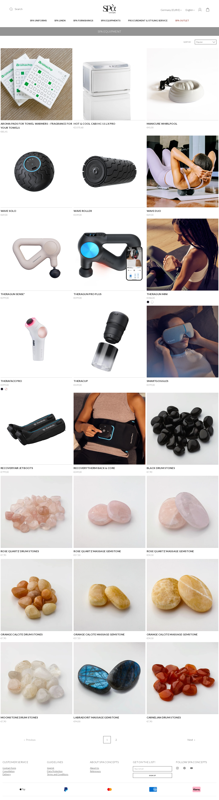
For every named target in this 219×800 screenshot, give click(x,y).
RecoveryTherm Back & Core (94, 467)
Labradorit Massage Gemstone (96, 717)
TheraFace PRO (11, 380)
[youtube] (191, 768)
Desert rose (152, 302)
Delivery (7, 774)
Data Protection (55, 771)
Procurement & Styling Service (148, 20)
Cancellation (9, 771)
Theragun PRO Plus (87, 294)
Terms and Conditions (57, 774)
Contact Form (9, 768)
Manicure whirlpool (162, 123)
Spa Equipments (110, 20)
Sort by (187, 42)
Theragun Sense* (13, 294)
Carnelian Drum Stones (164, 717)
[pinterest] (184, 768)
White (6, 389)
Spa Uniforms (38, 20)
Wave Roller (83, 210)
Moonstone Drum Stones (19, 717)
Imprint (50, 768)
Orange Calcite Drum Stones (22, 634)
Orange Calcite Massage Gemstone (99, 634)
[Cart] (206, 10)
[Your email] (152, 768)
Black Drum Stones (161, 467)
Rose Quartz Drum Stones (20, 551)
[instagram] (177, 768)
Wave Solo (8, 210)
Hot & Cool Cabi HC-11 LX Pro (94, 123)
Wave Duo (154, 210)
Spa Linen (60, 20)
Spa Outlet (182, 20)
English (189, 9)
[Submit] (13, 9)
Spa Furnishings (83, 20)
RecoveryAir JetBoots (17, 467)
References (95, 771)
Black (148, 302)
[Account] (200, 9)
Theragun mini (157, 294)
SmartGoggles (157, 380)
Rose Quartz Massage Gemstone (97, 551)
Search (18, 8)
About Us (94, 768)
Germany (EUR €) (170, 9)
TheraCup (81, 380)
